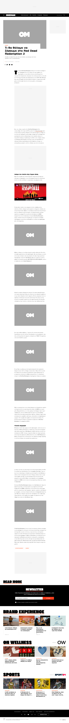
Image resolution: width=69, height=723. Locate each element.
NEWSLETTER (43, 714)
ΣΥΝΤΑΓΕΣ (54, 658)
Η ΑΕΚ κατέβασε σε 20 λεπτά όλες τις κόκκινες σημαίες (10, 694)
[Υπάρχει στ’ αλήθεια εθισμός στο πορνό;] (26, 651)
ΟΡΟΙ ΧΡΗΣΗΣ (39, 711)
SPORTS (11, 675)
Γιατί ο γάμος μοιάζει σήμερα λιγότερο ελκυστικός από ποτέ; (11, 661)
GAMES (6, 45)
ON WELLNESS (17, 642)
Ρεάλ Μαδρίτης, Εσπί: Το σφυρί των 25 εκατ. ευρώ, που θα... (58, 694)
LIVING (6, 658)
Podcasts (45, 15)
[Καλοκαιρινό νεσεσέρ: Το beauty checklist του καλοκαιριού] (26, 621)
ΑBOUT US (31, 711)
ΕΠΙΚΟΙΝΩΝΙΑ (17, 711)
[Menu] (3, 15)
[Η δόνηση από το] (26, 683)
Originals (40, 15)
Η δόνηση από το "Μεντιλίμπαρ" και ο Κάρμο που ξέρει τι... (26, 694)
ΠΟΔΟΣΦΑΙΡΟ (39, 690)
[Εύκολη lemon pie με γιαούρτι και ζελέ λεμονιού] (58, 651)
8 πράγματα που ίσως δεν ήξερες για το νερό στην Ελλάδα (58, 629)
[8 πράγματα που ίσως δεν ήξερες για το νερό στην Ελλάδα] (58, 621)
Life (30, 15)
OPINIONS (7, 690)
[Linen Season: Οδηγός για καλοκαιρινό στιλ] (11, 621)
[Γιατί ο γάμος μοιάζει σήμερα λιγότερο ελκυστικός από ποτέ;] (11, 651)
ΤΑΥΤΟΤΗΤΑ (25, 711)
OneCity (34, 15)
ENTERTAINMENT (19, 548)
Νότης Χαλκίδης (38, 130)
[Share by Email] (12, 65)
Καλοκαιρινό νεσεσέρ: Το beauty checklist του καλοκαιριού (27, 629)
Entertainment (24, 15)
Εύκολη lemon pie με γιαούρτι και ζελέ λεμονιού (57, 661)
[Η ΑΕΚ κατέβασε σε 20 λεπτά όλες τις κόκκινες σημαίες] (11, 683)
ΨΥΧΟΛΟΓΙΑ (23, 658)
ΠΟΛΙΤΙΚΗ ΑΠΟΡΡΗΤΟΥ (49, 711)
